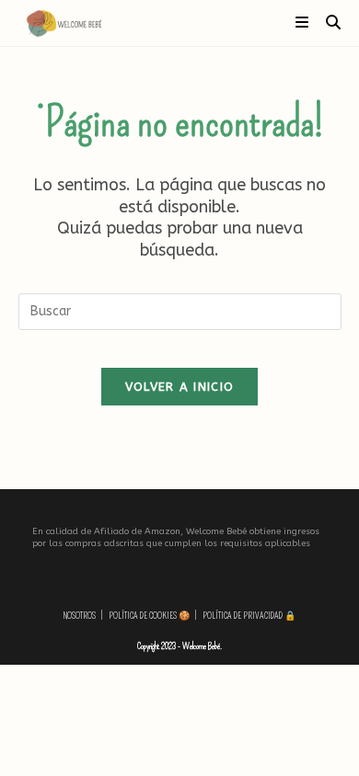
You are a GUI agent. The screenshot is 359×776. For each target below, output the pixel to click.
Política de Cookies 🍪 (149, 616)
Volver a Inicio (180, 387)
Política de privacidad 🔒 (249, 616)
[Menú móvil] (303, 22)
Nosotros (80, 616)
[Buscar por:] (327, 22)
